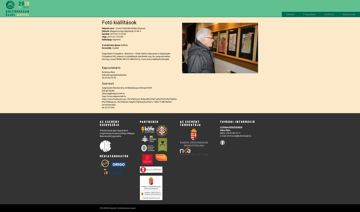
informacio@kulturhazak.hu (239, 136)
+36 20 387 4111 (233, 133)
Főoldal (290, 14)
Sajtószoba (349, 14)
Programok (309, 14)
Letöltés (329, 14)
